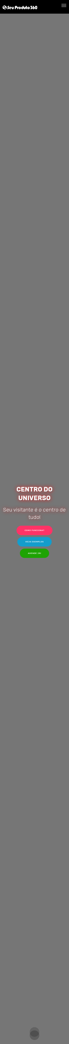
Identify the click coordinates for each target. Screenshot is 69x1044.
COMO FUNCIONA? (34, 530)
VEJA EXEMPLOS (34, 542)
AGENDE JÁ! (34, 553)
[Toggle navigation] (63, 5)
